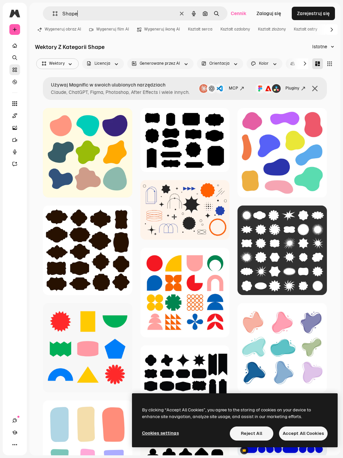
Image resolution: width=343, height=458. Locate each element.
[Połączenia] (14, 420)
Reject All (251, 433)
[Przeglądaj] (14, 81)
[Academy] (14, 432)
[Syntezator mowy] (14, 152)
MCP (233, 88)
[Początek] (14, 45)
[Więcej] (14, 444)
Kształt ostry (305, 29)
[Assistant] (14, 164)
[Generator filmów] (14, 139)
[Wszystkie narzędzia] (14, 103)
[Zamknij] (315, 88)
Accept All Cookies (303, 433)
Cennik (239, 13)
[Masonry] (317, 63)
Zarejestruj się (313, 13)
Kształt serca (200, 29)
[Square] (329, 63)
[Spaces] (14, 115)
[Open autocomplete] (52, 13)
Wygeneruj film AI (112, 29)
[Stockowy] (14, 69)
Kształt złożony (272, 29)
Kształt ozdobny (235, 29)
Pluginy (292, 88)
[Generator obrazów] (14, 127)
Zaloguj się (269, 13)
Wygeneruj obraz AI (63, 29)
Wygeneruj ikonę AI (162, 29)
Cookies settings (160, 433)
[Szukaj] (14, 57)
